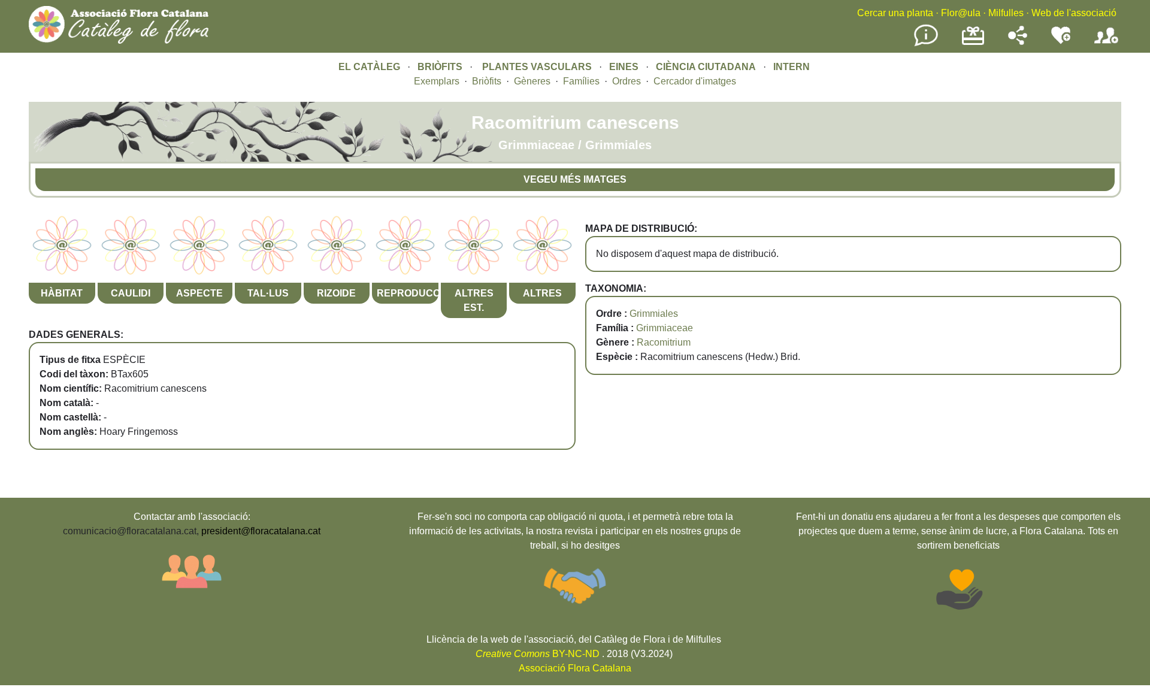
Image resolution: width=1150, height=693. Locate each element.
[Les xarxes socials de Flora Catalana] (1017, 42)
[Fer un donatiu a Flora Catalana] (973, 43)
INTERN (791, 67)
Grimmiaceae (664, 328)
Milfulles (1006, 13)
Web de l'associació (1073, 13)
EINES (623, 67)
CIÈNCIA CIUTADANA (706, 67)
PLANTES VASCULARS (537, 67)
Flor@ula (960, 13)
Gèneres (532, 81)
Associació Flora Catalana (575, 668)
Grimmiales (654, 313)
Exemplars (436, 81)
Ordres (626, 81)
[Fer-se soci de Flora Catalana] (1106, 44)
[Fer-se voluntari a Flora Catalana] (1060, 42)
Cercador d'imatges (694, 81)
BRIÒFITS (441, 67)
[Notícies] (926, 44)
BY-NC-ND (538, 654)
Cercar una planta (895, 13)
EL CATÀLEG (369, 67)
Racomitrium (664, 342)
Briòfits (486, 81)
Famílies (581, 81)
